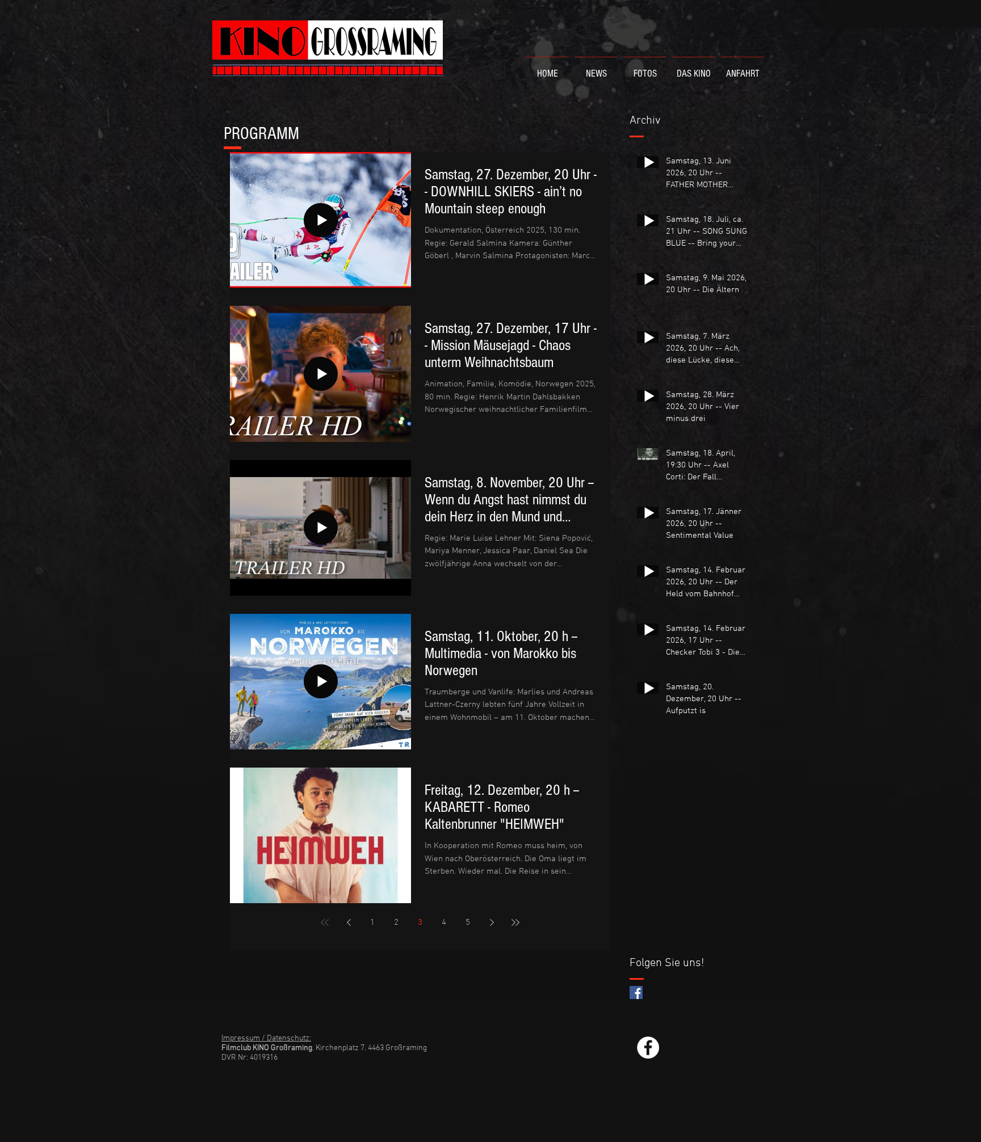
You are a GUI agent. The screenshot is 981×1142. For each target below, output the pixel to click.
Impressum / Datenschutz (265, 1038)
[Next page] (491, 922)
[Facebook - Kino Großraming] (648, 1047)
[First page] (325, 922)
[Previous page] (348, 922)
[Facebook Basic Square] (636, 992)
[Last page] (515, 922)
